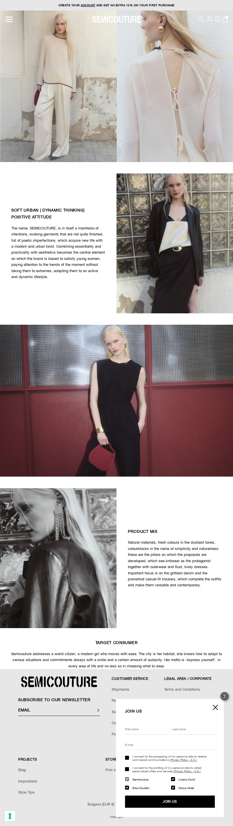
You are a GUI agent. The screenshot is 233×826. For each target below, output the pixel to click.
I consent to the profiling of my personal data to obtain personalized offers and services (167, 769)
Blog (22, 770)
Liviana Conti (186, 779)
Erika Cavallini (140, 788)
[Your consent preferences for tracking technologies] (10, 816)
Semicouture (140, 779)
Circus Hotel (186, 788)
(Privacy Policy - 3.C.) (183, 759)
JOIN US (170, 802)
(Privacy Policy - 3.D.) (187, 771)
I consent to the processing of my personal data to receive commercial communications (169, 758)
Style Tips (26, 792)
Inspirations (27, 781)
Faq (115, 734)
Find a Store (115, 770)
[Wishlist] (217, 19)
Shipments (120, 689)
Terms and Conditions (182, 689)
